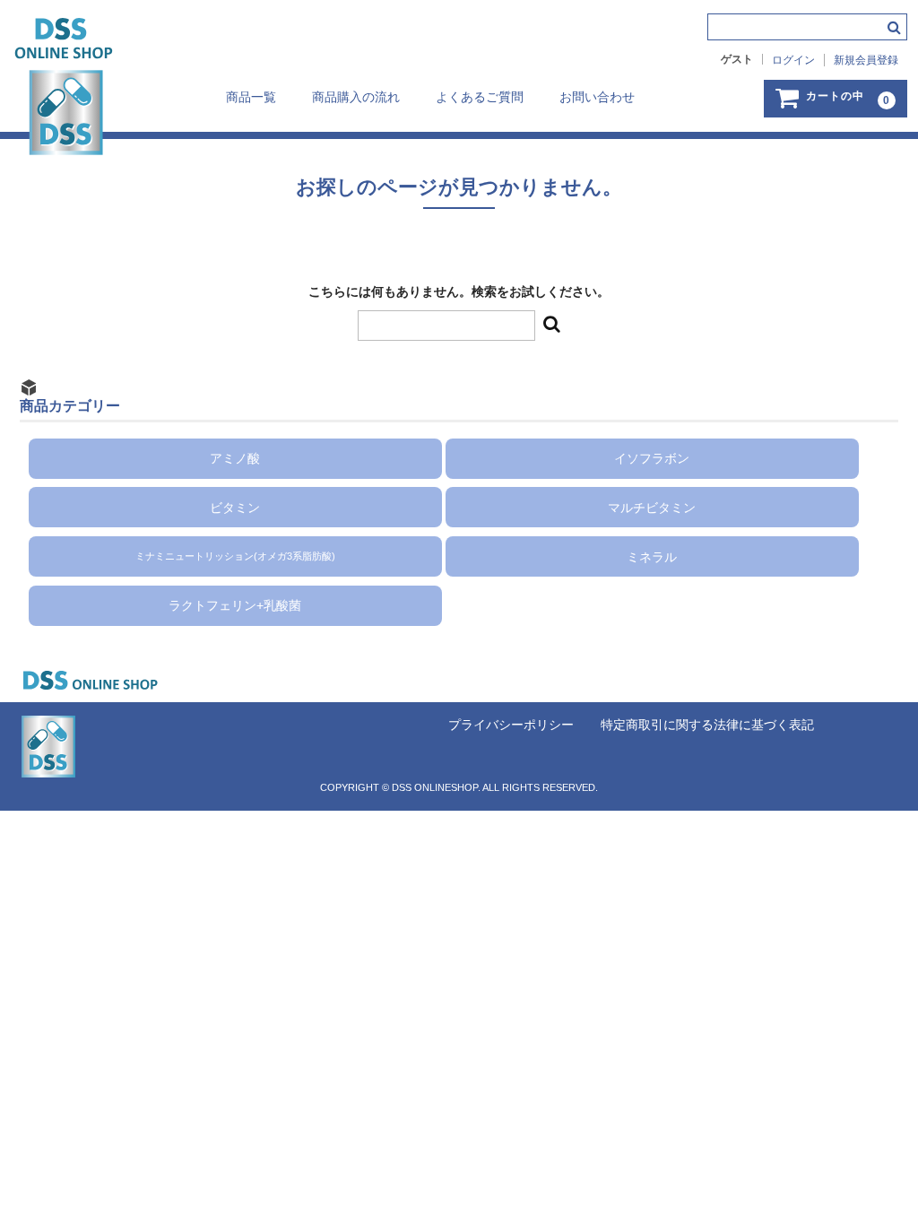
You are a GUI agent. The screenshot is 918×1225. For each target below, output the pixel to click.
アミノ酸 (235, 458)
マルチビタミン (652, 507)
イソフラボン (651, 458)
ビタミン (235, 507)
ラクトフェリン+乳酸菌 (235, 605)
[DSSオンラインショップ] (58, 137)
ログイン (793, 60)
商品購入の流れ (356, 97)
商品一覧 (251, 97)
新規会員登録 (866, 60)
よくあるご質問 (480, 97)
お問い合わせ (597, 97)
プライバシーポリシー (511, 724)
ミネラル (652, 556)
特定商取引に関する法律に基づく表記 (707, 724)
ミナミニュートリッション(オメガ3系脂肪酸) (235, 556)
